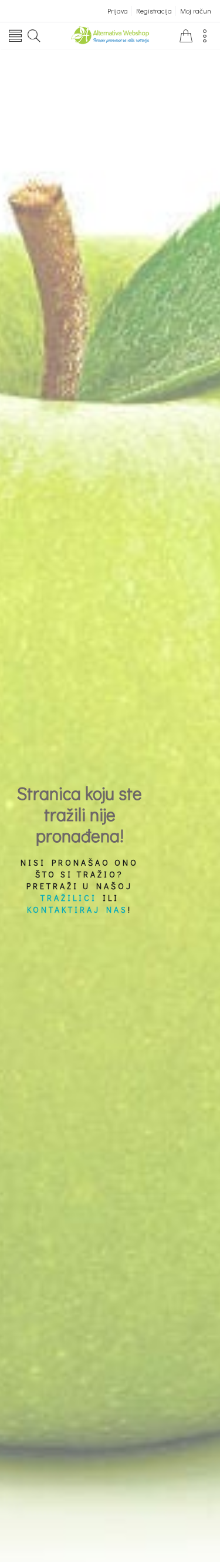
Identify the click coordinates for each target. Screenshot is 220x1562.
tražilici (68, 897)
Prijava (117, 10)
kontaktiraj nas (77, 909)
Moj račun (195, 10)
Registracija (154, 10)
